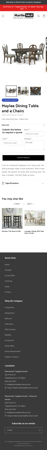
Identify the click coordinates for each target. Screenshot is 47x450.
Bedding (8, 335)
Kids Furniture (10, 329)
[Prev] (2, 91)
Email (5, 139)
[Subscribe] (39, 430)
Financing (8, 281)
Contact (8, 292)
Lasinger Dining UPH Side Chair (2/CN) (34, 232)
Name (27, 129)
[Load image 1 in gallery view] (11, 91)
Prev (17, 204)
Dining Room (10, 313)
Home (7, 264)
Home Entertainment (12, 351)
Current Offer (10, 275)
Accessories (9, 340)
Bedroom (8, 318)
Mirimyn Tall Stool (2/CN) (11, 231)
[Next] (44, 91)
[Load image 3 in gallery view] (35, 91)
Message (28, 139)
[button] (3, 16)
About (7, 286)
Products (8, 270)
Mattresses (9, 324)
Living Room (9, 307)
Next (29, 204)
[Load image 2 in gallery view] (23, 91)
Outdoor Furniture (12, 357)
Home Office (9, 346)
